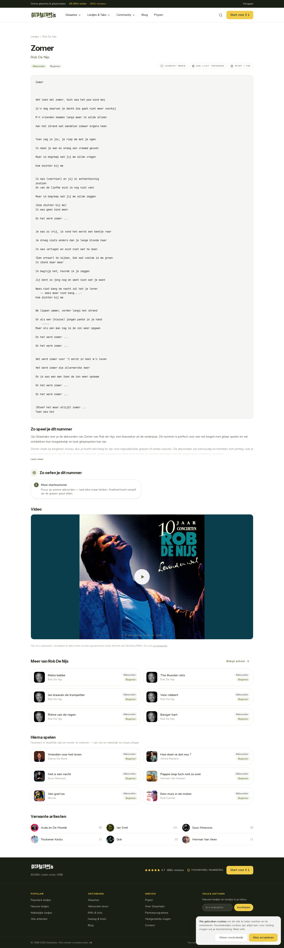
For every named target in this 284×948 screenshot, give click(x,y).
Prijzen (158, 15)
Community (123, 15)
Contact (150, 925)
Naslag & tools (97, 919)
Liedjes (35, 36)
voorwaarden (160, 645)
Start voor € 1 (239, 15)
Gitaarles (71, 15)
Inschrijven (243, 907)
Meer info (239, 929)
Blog (144, 15)
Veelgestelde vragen (158, 919)
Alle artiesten (39, 919)
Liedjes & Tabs (96, 15)
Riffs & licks (95, 913)
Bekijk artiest (235, 661)
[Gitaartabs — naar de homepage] (44, 15)
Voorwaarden (195, 942)
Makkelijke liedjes (41, 913)
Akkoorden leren (98, 906)
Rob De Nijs (49, 36)
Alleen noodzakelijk (231, 937)
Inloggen (248, 3)
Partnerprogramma (156, 913)
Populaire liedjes (41, 900)
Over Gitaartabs (155, 906)
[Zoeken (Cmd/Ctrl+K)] (220, 15)
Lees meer (37, 459)
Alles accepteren (263, 937)
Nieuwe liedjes (40, 906)
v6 (90, 942)
